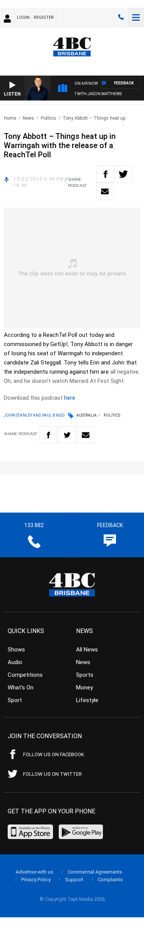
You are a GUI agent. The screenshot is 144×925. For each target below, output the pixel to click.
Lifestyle (87, 700)
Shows (16, 649)
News (28, 118)
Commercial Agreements (95, 872)
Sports (84, 674)
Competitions (25, 674)
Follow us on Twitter (52, 774)
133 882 (121, 17)
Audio (15, 662)
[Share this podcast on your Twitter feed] (123, 174)
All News (87, 649)
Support (74, 879)
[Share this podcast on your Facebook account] (105, 174)
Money (84, 687)
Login (23, 17)
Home (10, 118)
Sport (15, 700)
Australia (86, 415)
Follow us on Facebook (53, 754)
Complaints (110, 879)
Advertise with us (34, 872)
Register (44, 17)
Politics (48, 118)
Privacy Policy (36, 879)
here (69, 397)
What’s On (20, 687)
